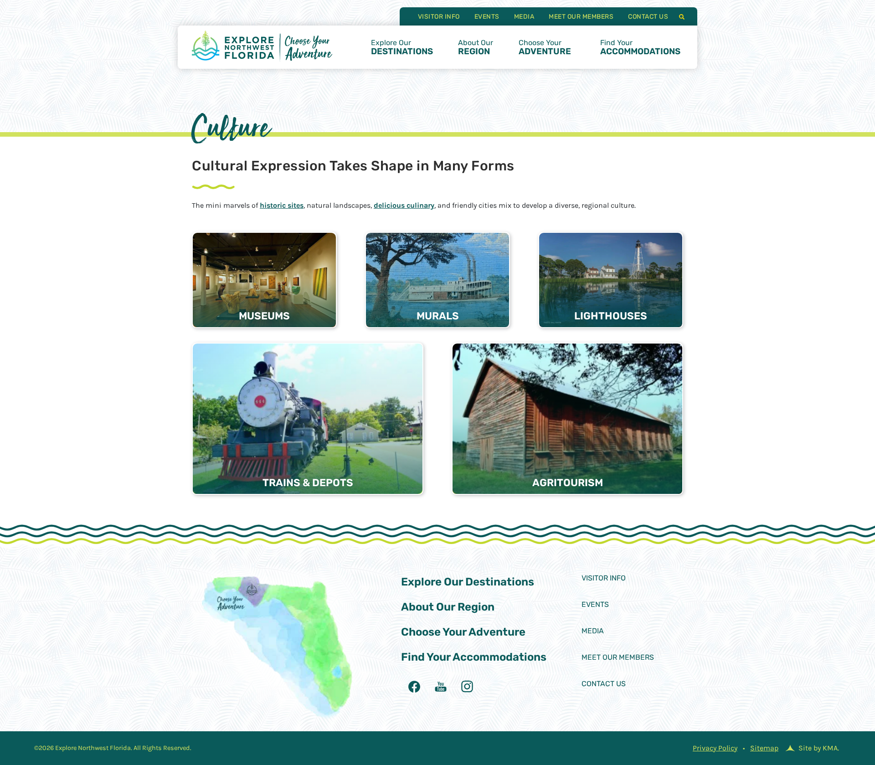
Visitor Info (439, 17)
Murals (438, 316)
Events (486, 17)
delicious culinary (404, 205)
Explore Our (402, 47)
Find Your (640, 47)
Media (524, 17)
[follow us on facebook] (414, 686)
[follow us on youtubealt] (440, 686)
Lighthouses (610, 316)
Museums (264, 316)
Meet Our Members (581, 17)
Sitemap (764, 748)
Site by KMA (818, 748)
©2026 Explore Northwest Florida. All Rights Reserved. (112, 748)
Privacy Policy (715, 748)
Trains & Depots (307, 483)
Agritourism (567, 483)
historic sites (282, 205)
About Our (475, 47)
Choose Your (545, 47)
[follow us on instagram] (467, 686)
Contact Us (648, 17)
